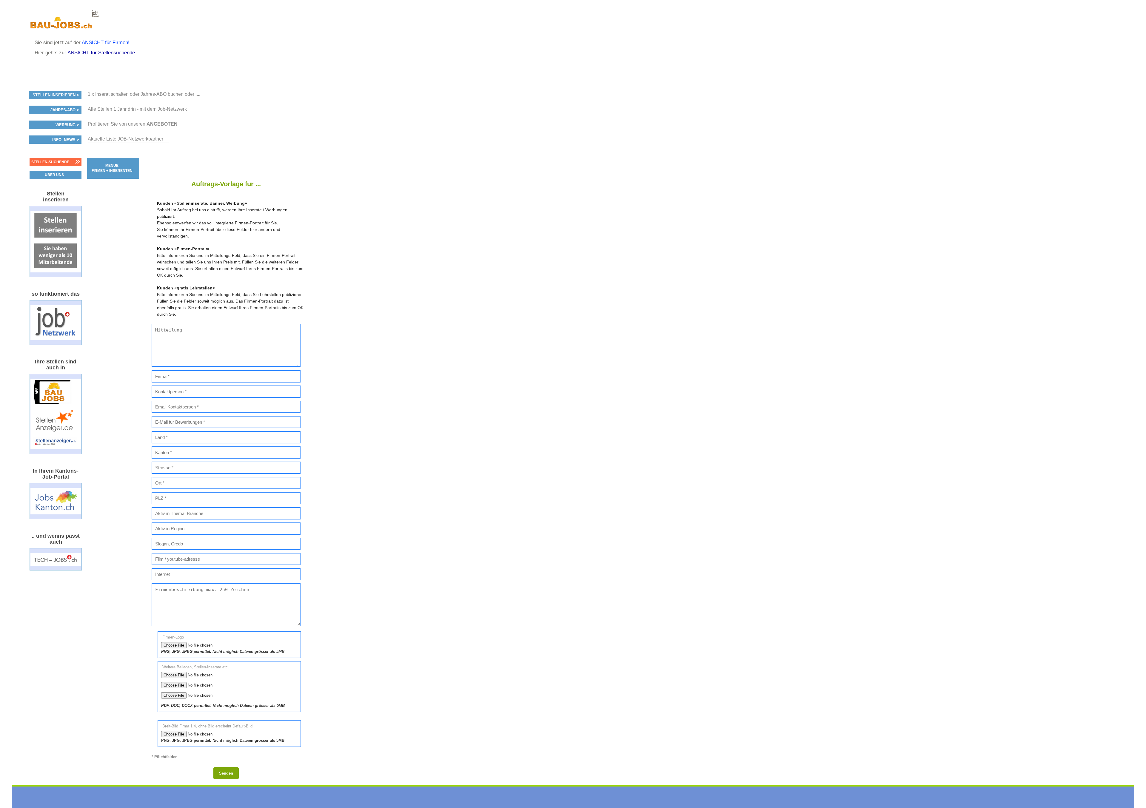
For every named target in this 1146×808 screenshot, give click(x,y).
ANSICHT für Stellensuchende (101, 52)
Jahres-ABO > (64, 110)
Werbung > (67, 125)
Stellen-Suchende (50, 162)
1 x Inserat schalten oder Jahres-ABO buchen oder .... (144, 94)
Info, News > (65, 140)
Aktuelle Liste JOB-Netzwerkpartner (125, 138)
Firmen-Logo (173, 637)
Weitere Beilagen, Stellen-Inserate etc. (195, 667)
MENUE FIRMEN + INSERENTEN (112, 168)
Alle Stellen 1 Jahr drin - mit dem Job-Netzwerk (137, 109)
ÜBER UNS (54, 175)
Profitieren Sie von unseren (133, 124)
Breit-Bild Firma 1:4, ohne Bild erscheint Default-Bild (207, 726)
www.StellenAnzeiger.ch (64, 22)
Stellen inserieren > (56, 95)
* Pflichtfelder (164, 757)
